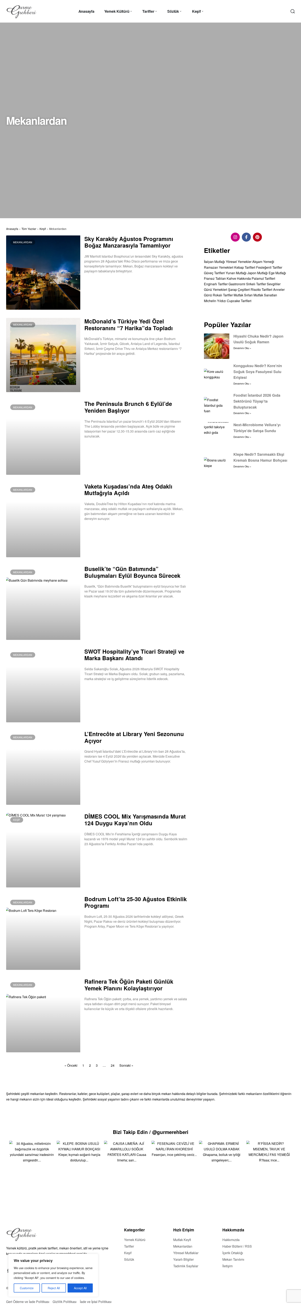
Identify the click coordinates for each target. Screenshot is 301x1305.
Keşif (43, 229)
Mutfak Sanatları (265, 295)
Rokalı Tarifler (223, 295)
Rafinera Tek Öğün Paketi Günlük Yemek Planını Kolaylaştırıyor (128, 984)
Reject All (54, 1288)
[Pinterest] (257, 237)
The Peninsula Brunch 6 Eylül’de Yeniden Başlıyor (128, 407)
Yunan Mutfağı (236, 273)
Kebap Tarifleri (244, 267)
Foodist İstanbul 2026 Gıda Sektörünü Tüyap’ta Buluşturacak (256, 401)
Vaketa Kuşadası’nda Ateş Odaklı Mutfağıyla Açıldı (128, 489)
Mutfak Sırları (243, 295)
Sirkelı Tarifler (256, 284)
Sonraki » (126, 1065)
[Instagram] (235, 237)
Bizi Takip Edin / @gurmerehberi (150, 1131)
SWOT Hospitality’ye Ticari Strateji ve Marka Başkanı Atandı (134, 654)
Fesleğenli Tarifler (269, 267)
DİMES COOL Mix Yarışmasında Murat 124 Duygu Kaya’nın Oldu (135, 819)
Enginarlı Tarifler (216, 284)
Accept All (80, 1288)
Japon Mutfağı (257, 273)
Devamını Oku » (94, 281)
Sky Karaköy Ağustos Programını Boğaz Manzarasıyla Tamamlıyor (128, 242)
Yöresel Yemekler (238, 261)
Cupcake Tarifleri (239, 301)
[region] (53, 1275)
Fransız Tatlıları (215, 278)
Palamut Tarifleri (263, 278)
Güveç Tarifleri (214, 273)
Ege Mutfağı (277, 273)
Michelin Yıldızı (215, 301)
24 (112, 1065)
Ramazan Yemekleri (218, 267)
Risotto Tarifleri (261, 289)
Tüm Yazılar (29, 229)
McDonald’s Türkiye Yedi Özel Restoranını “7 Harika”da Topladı (128, 324)
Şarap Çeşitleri (239, 289)
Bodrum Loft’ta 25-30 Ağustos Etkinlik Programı (135, 902)
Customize (27, 1288)
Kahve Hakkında (239, 278)
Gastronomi (237, 284)
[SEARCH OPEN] (292, 11)
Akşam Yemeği (263, 261)
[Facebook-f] (246, 237)
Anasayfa (12, 229)
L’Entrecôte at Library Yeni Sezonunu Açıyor (134, 737)
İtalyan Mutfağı (214, 261)
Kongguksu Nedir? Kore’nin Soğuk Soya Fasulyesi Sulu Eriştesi (257, 371)
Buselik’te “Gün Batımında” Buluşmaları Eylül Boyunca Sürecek (132, 572)
